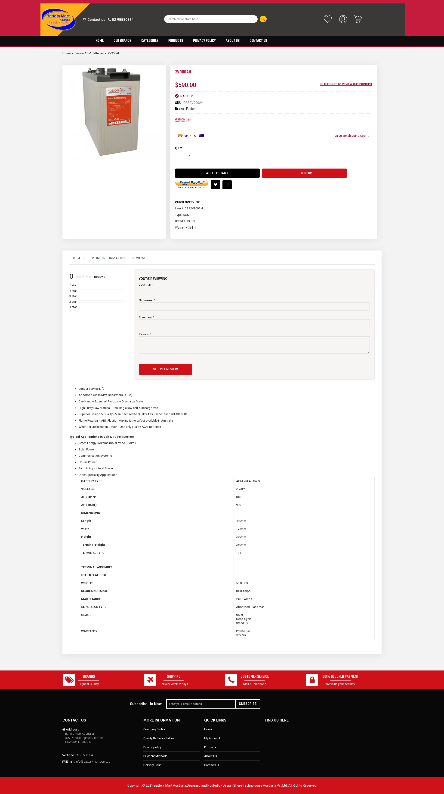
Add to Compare (227, 184)
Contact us (96, 20)
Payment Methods (155, 756)
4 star (73, 291)
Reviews (139, 258)
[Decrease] (179, 156)
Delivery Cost (152, 765)
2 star (73, 301)
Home (66, 53)
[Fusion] (183, 120)
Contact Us (211, 765)
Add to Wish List (215, 184)
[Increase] (201, 156)
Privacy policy (152, 747)
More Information (109, 258)
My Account (212, 738)
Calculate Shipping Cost (350, 135)
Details (79, 258)
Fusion (191, 109)
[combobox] (211, 19)
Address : (72, 729)
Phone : (70, 755)
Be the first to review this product (346, 84)
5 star (73, 285)
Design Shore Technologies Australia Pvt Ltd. (255, 785)
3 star (73, 296)
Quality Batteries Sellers (159, 738)
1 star (73, 307)
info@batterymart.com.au (92, 761)
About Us (210, 756)
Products (210, 747)
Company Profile (154, 729)
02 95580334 (123, 20)
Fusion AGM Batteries (89, 53)
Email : (70, 761)
